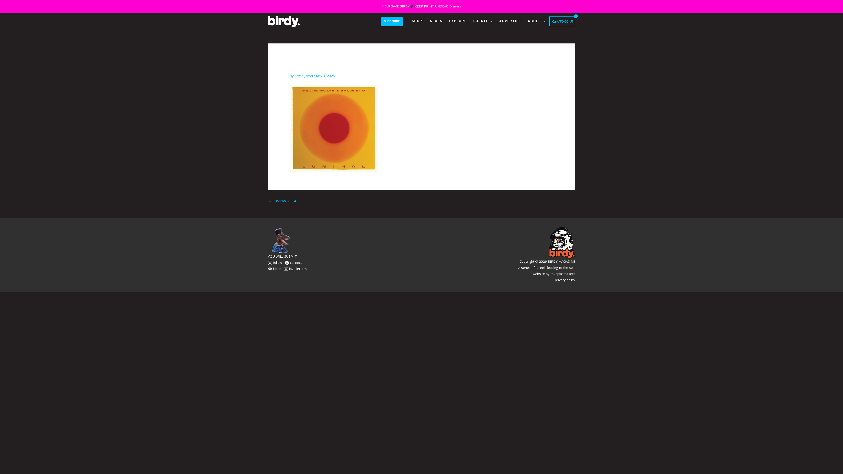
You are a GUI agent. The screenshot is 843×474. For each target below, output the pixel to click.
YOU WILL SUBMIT (282, 256)
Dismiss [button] (455, 6)
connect (295, 262)
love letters (297, 268)
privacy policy (565, 280)
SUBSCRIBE (392, 21)
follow (277, 262)
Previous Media (282, 200)
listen (276, 268)
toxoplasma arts (562, 273)
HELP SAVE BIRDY (396, 6)
